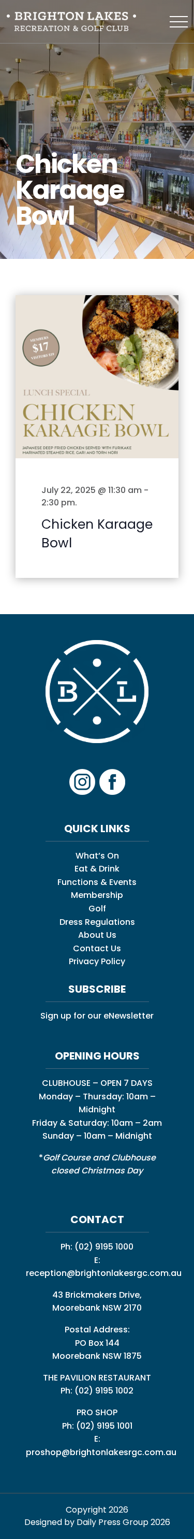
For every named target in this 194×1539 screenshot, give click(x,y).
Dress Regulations (97, 922)
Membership (97, 895)
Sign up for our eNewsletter (97, 1016)
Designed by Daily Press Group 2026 (97, 1522)
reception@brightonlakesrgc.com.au (104, 1273)
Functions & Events (97, 882)
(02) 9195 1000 (103, 1247)
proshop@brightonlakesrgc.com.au (101, 1452)
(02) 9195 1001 (104, 1426)
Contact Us (97, 948)
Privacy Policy (97, 961)
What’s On (97, 856)
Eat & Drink (97, 869)
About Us (97, 935)
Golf (97, 908)
